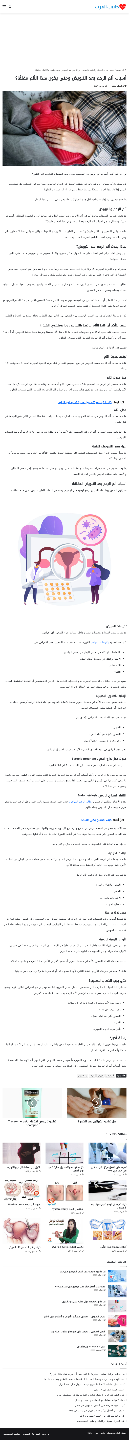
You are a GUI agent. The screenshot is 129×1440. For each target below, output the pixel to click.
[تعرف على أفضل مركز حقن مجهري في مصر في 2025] (107, 1153)
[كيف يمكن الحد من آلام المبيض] (21, 1231)
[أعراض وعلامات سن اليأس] (107, 1231)
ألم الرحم (110, 1075)
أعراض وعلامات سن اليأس (113, 1247)
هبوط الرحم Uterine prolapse (24, 1204)
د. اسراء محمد (118, 86)
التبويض (100, 1075)
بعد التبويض (82, 1075)
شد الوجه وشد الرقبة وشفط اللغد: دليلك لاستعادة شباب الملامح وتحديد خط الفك (83, 1379)
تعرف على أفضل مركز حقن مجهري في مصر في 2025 (108, 1169)
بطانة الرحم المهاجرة (80, 801)
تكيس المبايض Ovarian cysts (67, 1247)
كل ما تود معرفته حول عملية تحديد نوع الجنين (65, 1169)
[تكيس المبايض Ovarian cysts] (64, 1231)
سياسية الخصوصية (11, 1434)
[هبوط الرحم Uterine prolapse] (21, 1190)
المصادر (26, 1434)
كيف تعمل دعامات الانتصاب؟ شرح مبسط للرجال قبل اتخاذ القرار (91, 1384)
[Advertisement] (64, 42)
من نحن (45, 1434)
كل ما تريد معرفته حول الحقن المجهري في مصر (82, 1271)
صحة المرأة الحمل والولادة (102, 70)
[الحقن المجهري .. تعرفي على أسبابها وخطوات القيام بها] (117, 1336)
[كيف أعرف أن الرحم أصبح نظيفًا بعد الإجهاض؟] (107, 1190)
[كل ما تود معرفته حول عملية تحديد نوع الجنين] (64, 1153)
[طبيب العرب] (110, 6)
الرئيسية (120, 70)
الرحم (92, 1075)
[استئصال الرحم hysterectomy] (64, 1193)
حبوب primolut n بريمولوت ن (91, 1346)
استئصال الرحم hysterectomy (67, 1209)
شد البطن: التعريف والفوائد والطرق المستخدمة (100, 1421)
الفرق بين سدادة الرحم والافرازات (23, 1167)
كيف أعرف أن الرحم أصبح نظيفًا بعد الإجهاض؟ (108, 1206)
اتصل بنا (36, 1434)
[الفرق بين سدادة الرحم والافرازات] (21, 1153)
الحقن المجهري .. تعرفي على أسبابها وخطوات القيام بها (78, 1331)
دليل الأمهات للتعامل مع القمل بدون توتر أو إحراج (99, 1400)
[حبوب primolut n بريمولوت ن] (117, 1351)
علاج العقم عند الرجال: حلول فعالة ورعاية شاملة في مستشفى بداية (90, 1395)
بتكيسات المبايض (100, 642)
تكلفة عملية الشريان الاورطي (109, 1390)
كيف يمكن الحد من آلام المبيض (24, 1247)
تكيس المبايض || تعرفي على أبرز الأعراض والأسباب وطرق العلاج (74, 1316)
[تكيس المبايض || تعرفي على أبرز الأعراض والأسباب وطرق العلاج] (117, 1321)
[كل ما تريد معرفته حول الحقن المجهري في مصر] (117, 1276)
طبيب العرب (99, 1433)
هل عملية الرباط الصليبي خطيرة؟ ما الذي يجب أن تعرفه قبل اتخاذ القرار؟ (87, 1374)
